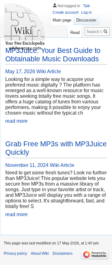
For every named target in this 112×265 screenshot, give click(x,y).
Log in (86, 12)
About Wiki (40, 253)
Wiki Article (48, 71)
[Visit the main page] (25, 25)
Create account (65, 12)
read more (16, 121)
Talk (86, 6)
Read (75, 32)
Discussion (86, 20)
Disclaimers (62, 253)
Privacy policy (15, 253)
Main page (62, 20)
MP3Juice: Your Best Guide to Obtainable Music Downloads (52, 54)
